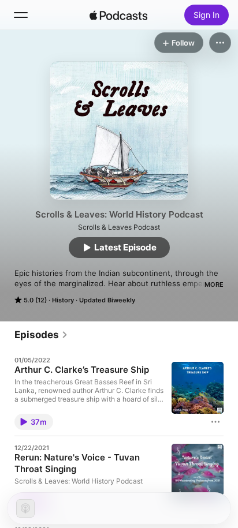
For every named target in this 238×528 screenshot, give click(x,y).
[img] (118, 15)
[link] (41, 334)
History (63, 300)
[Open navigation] (21, 15)
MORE (214, 284)
